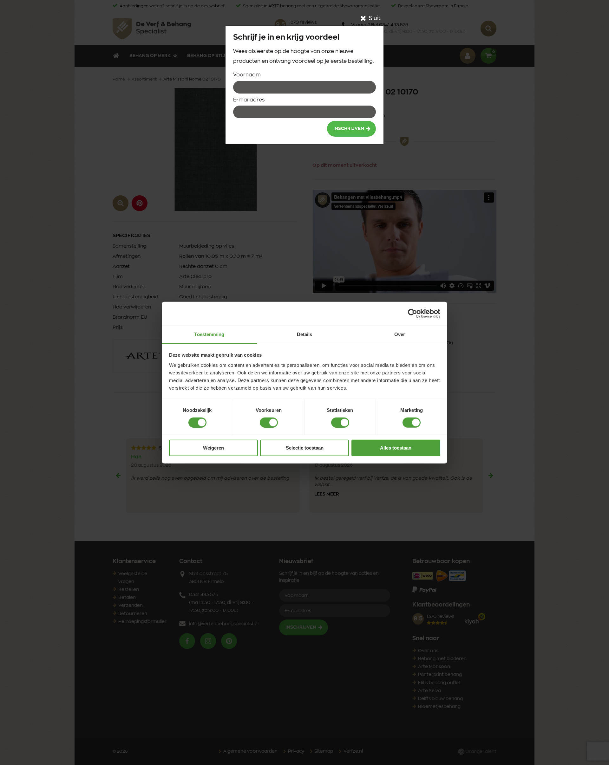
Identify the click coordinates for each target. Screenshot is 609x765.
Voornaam (247, 74)
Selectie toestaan (305, 448)
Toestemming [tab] (209, 334)
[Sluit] (363, 18)
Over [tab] (399, 334)
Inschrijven (348, 128)
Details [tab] (304, 334)
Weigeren (213, 448)
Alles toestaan (395, 448)
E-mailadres (249, 99)
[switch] (269, 423)
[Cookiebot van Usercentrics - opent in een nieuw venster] (412, 313)
